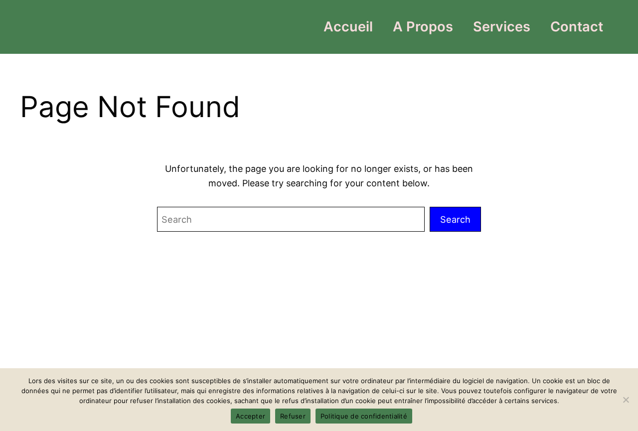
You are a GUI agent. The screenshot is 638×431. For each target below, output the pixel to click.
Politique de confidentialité (363, 416)
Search (455, 219)
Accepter (250, 416)
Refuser (293, 416)
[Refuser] (626, 400)
